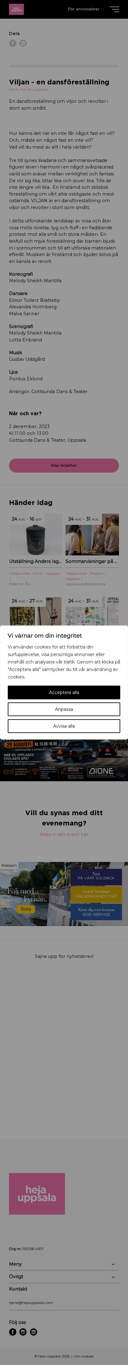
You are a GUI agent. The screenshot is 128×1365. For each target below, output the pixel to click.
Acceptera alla (64, 692)
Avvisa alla (64, 726)
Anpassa (64, 709)
